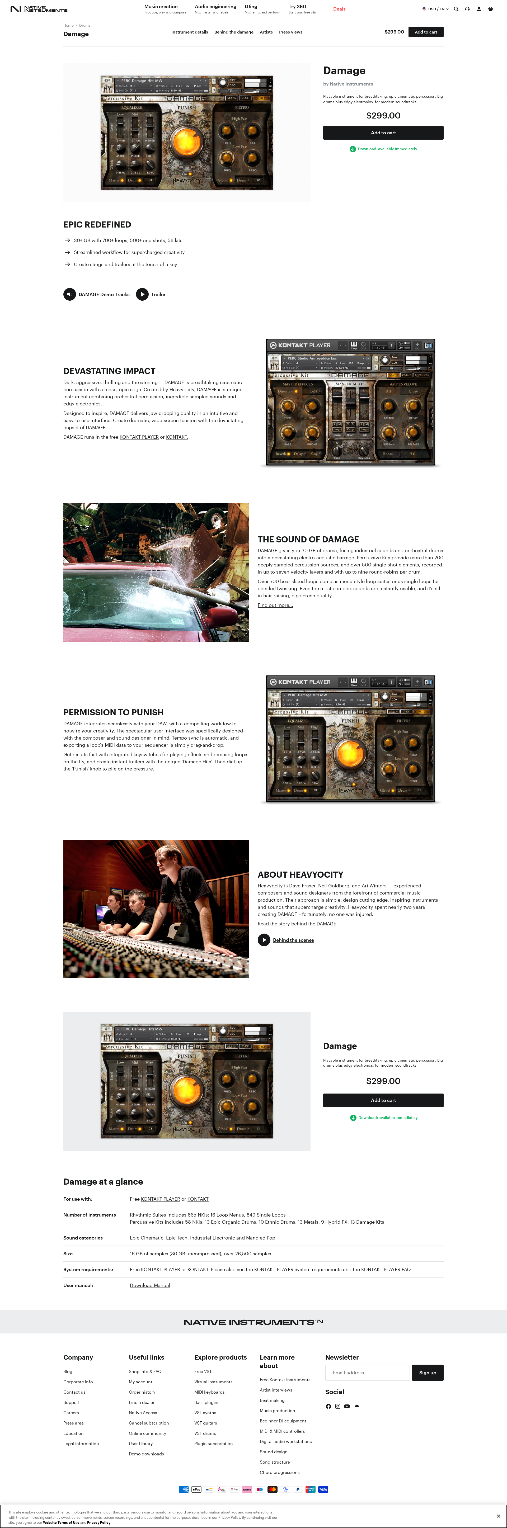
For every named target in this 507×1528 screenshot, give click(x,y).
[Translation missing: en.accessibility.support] (467, 9)
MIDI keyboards (209, 1392)
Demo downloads (146, 1454)
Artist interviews (276, 1390)
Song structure (275, 1462)
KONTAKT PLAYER (139, 436)
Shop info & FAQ (145, 1371)
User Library (141, 1443)
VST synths (205, 1413)
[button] (96, 294)
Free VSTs (204, 1371)
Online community (147, 1433)
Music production (277, 1410)
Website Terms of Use (61, 1522)
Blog (67, 1371)
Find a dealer (141, 1402)
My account (140, 1382)
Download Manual (150, 1285)
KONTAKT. (177, 436)
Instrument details (189, 32)
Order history (142, 1392)
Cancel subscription (149, 1423)
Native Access (143, 1413)
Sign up (427, 1372)
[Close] (498, 1516)
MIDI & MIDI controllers (282, 1431)
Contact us (74, 1392)
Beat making (272, 1400)
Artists (266, 32)
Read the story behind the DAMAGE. (297, 923)
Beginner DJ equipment (283, 1421)
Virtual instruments (213, 1382)
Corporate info (78, 1382)
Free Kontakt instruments (285, 1380)
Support (71, 1402)
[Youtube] (347, 1406)
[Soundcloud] (356, 1406)
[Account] (479, 9)
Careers (71, 1413)
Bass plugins (206, 1402)
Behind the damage (233, 32)
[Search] (456, 9)
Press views (290, 32)
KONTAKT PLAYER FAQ (386, 1269)
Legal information (81, 1443)
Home (68, 25)
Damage (76, 34)
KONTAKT (198, 1198)
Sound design (274, 1452)
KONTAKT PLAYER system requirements (298, 1269)
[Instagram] (338, 1406)
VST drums (205, 1433)
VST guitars (205, 1423)
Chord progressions (280, 1472)
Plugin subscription (213, 1443)
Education (73, 1433)
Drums (85, 25)
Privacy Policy (98, 1522)
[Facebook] (328, 1406)
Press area (73, 1423)
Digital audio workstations (286, 1441)
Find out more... (275, 605)
